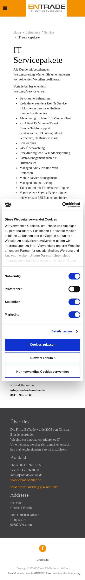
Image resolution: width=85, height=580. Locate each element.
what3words (18, 487)
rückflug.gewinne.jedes (43, 487)
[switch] (74, 289)
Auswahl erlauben (42, 358)
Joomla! (12, 573)
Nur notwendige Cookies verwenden (42, 371)
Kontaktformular (22, 385)
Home (17, 32)
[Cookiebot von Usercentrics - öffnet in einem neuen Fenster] (62, 204)
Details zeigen (61, 331)
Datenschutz (42, 559)
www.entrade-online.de (25, 480)
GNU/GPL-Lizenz (43, 573)
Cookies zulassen (42, 344)
